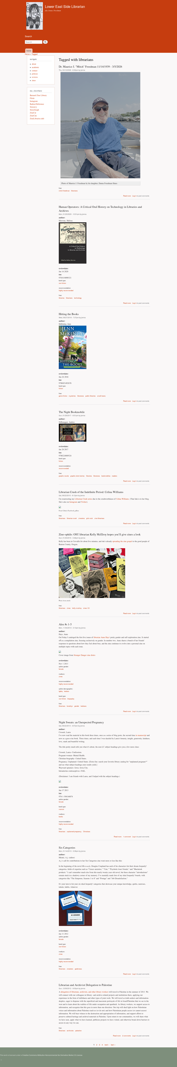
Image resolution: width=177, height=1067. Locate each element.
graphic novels (64, 476)
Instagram (73, 502)
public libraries (90, 396)
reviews (35, 77)
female (61, 669)
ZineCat (33, 112)
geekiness (78, 969)
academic (35, 67)
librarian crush (72, 518)
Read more (127, 196)
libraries (61, 298)
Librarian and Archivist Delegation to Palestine (85, 985)
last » (113, 1044)
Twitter (84, 502)
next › (107, 1044)
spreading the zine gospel (122, 541)
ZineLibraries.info (37, 118)
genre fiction (63, 396)
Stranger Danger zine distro (84, 655)
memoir (61, 809)
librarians (74, 191)
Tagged (34, 54)
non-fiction (62, 283)
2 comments (126, 1036)
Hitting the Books (69, 314)
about (34, 64)
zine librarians (99, 518)
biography (70, 699)
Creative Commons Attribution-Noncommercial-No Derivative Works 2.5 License (52, 1055)
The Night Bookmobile (72, 412)
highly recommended (66, 290)
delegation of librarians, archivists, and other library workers (84, 991)
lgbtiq (61, 691)
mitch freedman (64, 191)
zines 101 (86, 608)
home (29, 50)
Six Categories (67, 847)
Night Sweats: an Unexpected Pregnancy (81, 722)
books (61, 816)
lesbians (83, 706)
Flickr (32, 98)
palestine (78, 1030)
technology (78, 298)
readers (114, 476)
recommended (64, 468)
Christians (86, 831)
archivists (70, 1030)
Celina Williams (122, 499)
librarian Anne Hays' (102, 637)
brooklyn (70, 706)
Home (27, 54)
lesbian (66, 691)
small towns (101, 396)
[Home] (35, 16)
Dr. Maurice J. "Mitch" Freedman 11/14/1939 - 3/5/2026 (90, 66)
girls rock (89, 518)
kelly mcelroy (77, 608)
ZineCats (33, 115)
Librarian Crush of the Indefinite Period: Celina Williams (91, 492)
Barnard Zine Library (38, 95)
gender (76, 706)
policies (35, 73)
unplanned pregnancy (74, 831)
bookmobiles (105, 476)
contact (34, 70)
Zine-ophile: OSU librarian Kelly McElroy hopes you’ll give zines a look (99, 534)
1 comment (127, 836)
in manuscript (141, 735)
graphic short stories (77, 476)
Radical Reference (37, 104)
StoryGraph (34, 109)
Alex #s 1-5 (65, 624)
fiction (61, 388)
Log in (134, 196)
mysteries (72, 396)
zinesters (81, 518)
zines (69, 608)
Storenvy (33, 107)
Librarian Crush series (83, 499)
